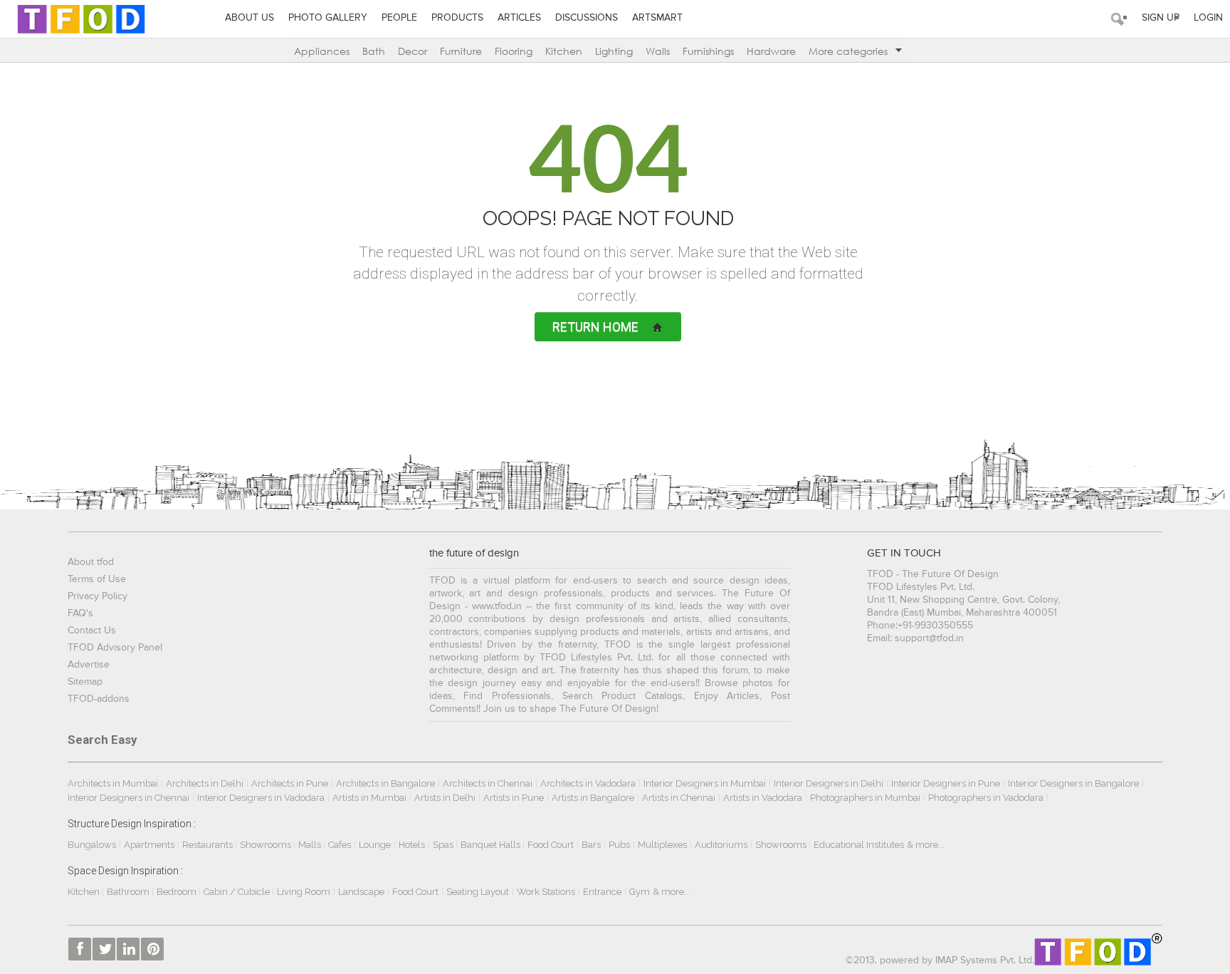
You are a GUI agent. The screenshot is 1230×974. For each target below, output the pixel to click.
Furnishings (708, 51)
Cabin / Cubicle (238, 891)
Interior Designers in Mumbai (704, 783)
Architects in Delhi (204, 783)
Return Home (595, 326)
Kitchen (563, 51)
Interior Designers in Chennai (128, 797)
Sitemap (85, 682)
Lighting (614, 51)
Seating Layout (477, 891)
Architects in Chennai (487, 783)
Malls (310, 844)
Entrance (602, 891)
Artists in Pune (513, 797)
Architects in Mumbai (113, 783)
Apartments (149, 844)
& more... (926, 844)
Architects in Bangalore (385, 783)
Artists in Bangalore (593, 797)
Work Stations (546, 891)
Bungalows (92, 844)
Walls (658, 51)
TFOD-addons (99, 699)
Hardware (771, 51)
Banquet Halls (491, 844)
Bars (591, 844)
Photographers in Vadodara (986, 797)
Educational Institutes (859, 844)
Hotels (412, 844)
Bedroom (178, 891)
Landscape (361, 891)
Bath (373, 51)
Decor (412, 51)
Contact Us (92, 631)
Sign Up (1160, 18)
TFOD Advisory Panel (115, 648)
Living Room (303, 891)
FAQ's (80, 613)
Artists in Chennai (678, 797)
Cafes (339, 844)
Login (1208, 18)
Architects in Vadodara (588, 783)
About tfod (91, 562)
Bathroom (129, 891)
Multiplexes (662, 844)
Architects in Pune (289, 783)
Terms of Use (97, 579)
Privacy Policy (97, 596)
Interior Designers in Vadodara (261, 797)
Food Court (550, 844)
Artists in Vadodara (762, 797)
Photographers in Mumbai (865, 797)
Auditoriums (721, 844)
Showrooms (266, 844)
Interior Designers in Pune (945, 783)
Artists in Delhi (444, 797)
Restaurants (208, 844)
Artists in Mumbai (369, 797)
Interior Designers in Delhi (828, 783)
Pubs (619, 844)
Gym (639, 891)
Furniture (461, 51)
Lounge (375, 844)
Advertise (89, 665)
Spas (444, 844)
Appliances (321, 51)
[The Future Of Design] (81, 19)
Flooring (513, 51)
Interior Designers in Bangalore (1073, 783)
